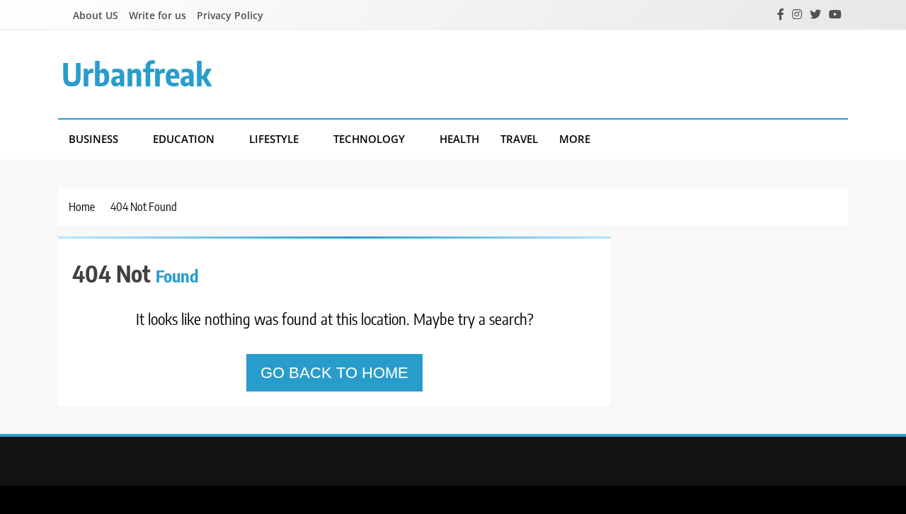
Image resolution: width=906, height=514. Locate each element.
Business (93, 139)
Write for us (157, 15)
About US (95, 15)
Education (183, 139)
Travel (519, 139)
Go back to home (334, 373)
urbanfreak (137, 73)
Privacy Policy (230, 15)
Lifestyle (274, 139)
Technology (369, 139)
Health (459, 139)
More (574, 139)
